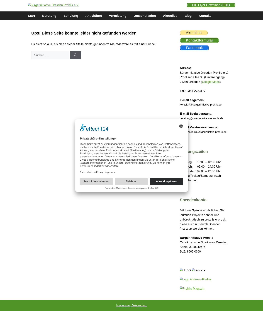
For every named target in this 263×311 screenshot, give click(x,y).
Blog (188, 16)
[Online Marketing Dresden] (195, 279)
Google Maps (211, 82)
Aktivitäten (93, 16)
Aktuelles (170, 16)
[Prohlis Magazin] (192, 288)
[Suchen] (75, 55)
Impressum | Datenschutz (131, 305)
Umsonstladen (145, 16)
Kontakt (205, 16)
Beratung (49, 16)
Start (31, 16)
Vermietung (117, 16)
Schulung (71, 16)
